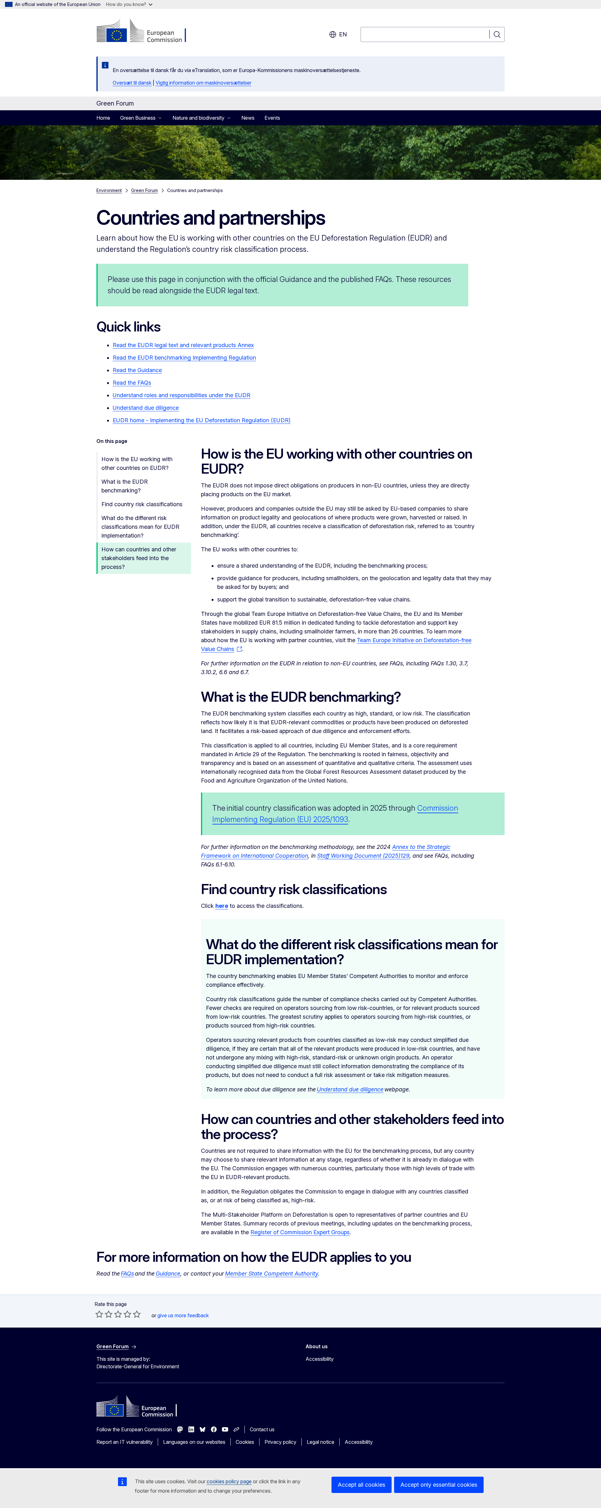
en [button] (343, 34)
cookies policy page (229, 1481)
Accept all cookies (361, 1484)
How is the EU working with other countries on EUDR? (136, 463)
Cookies (245, 1442)
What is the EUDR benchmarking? (124, 486)
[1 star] (99, 1314)
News (247, 118)
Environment (109, 190)
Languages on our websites (194, 1442)
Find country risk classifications (141, 504)
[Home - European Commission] (147, 31)
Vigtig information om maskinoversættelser (203, 83)
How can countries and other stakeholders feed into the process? (138, 558)
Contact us (262, 1429)
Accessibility (320, 1359)
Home (103, 118)
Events (272, 118)
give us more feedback (183, 1315)
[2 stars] (104, 1314)
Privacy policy (280, 1442)
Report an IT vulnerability (124, 1442)
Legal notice (320, 1442)
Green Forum (144, 190)
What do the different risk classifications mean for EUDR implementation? (140, 527)
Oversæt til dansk (132, 83)
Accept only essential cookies (438, 1484)
